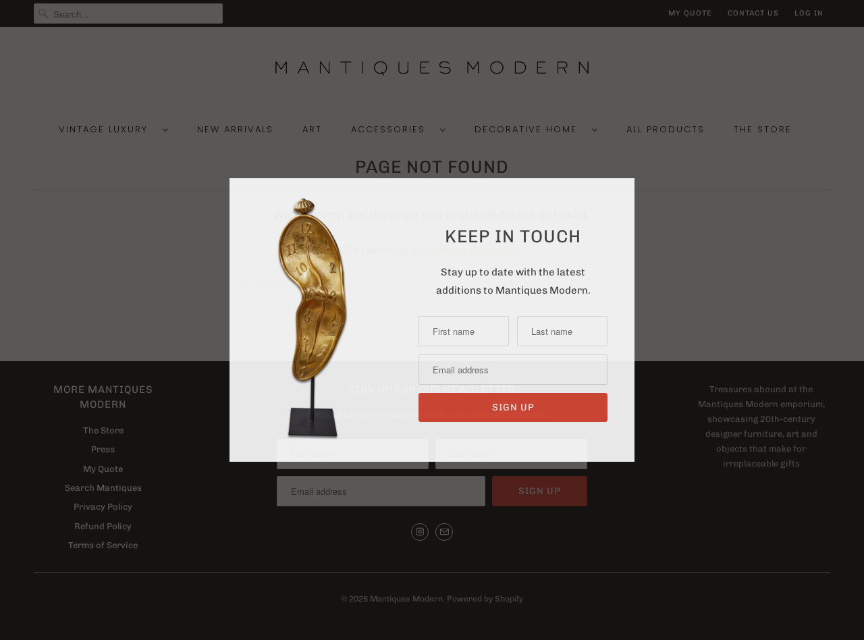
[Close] (623, 191)
